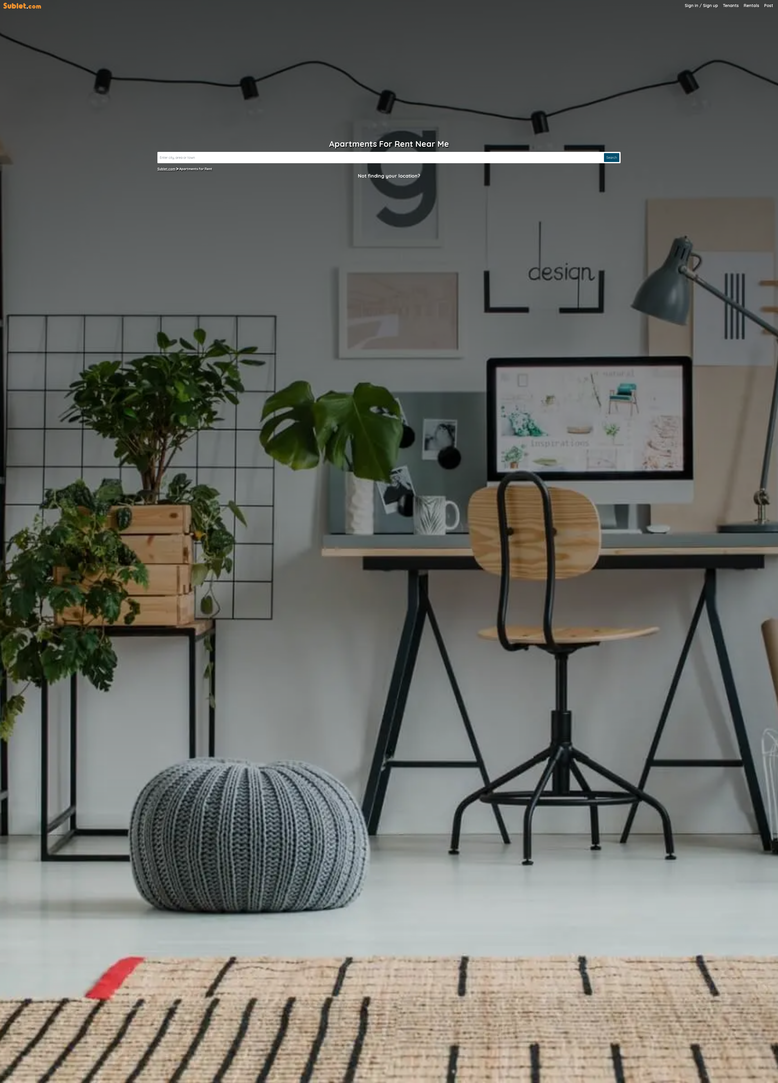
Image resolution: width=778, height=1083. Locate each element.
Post (768, 5)
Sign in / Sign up (701, 5)
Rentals (751, 5)
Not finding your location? (389, 176)
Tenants (731, 5)
